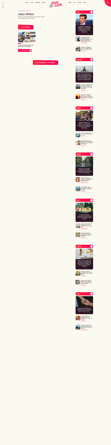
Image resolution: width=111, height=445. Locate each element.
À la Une (27, 2)
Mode (84, 2)
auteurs (23, 10)
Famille (69, 2)
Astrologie (37, 2)
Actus (32, 2)
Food (74, 2)
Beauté (43, 2)
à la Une (19, 10)
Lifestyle (79, 2)
